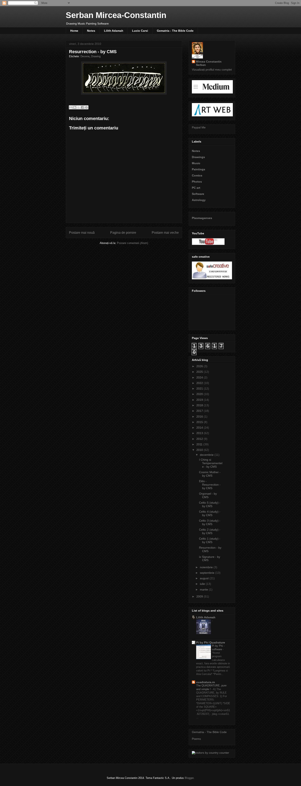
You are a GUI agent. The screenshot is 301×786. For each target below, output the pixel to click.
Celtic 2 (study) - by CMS (209, 531)
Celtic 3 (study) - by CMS (209, 522)
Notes (91, 30)
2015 (200, 422)
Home (74, 30)
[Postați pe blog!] (75, 107)
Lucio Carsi (140, 30)
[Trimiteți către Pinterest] (86, 107)
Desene (84, 56)
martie (204, 589)
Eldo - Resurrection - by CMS (210, 484)
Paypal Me (199, 127)
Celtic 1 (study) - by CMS (209, 540)
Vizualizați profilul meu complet (212, 69)
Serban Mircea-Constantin (116, 15)
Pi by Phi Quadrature (210, 642)
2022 (200, 383)
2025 (200, 371)
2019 (200, 399)
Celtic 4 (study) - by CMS (209, 513)
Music (196, 163)
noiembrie (207, 567)
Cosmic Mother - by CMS (210, 473)
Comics (197, 175)
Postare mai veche (165, 232)
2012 (200, 438)
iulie (203, 583)
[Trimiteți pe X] (79, 107)
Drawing (96, 56)
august (204, 578)
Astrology (199, 200)
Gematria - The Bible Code (175, 30)
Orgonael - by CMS (208, 495)
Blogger (189, 777)
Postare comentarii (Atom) (132, 243)
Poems (196, 738)
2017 (200, 410)
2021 (200, 388)
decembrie (207, 454)
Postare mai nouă (82, 232)
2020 (200, 394)
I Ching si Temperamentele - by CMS (210, 463)
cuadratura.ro (205, 682)
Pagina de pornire (123, 232)
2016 (200, 416)
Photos (197, 181)
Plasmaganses (202, 218)
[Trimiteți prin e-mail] (71, 107)
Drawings (198, 157)
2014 (200, 427)
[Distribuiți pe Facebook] (82, 107)
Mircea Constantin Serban (209, 63)
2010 (200, 449)
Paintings (198, 169)
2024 (200, 377)
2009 (200, 596)
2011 (199, 444)
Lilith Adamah (113, 30)
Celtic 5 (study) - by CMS (209, 504)
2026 (200, 366)
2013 (200, 433)
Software (198, 193)
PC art (196, 187)
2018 (200, 405)
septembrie (207, 572)
